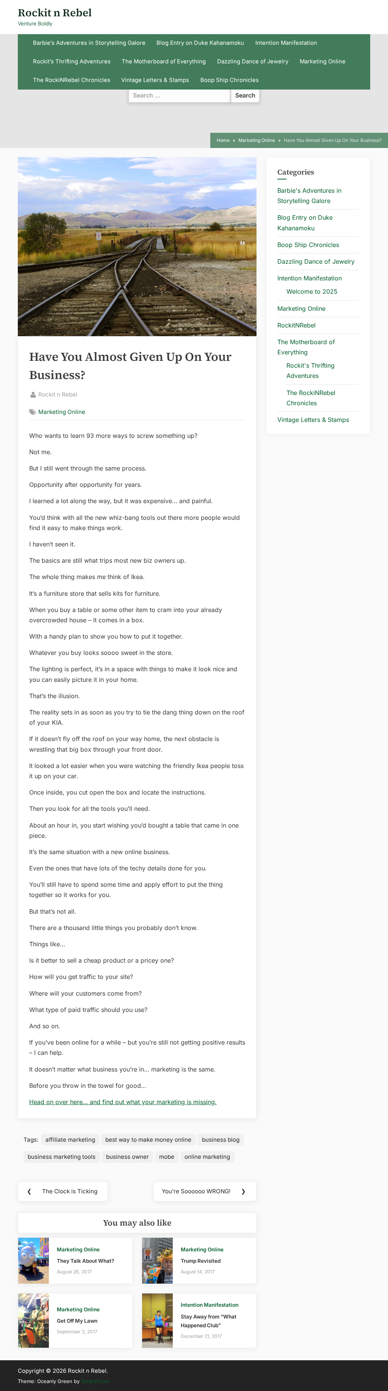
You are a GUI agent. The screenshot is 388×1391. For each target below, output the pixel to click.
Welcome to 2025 (312, 291)
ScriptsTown (95, 1381)
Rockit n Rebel (55, 12)
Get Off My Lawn (77, 1321)
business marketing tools (61, 1156)
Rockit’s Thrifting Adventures (72, 61)
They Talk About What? (85, 1261)
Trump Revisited (201, 1261)
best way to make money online (148, 1139)
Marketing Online (323, 61)
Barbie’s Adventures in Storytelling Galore (89, 42)
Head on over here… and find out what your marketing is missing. (123, 1102)
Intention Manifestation (286, 42)
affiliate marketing (70, 1139)
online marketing (207, 1156)
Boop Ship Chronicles (229, 80)
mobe (166, 1156)
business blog (220, 1139)
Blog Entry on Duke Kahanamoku (200, 42)
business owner (127, 1156)
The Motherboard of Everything (164, 61)
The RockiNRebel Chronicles (71, 80)
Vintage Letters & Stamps (155, 80)
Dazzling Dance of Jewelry (252, 61)
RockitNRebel (296, 325)
